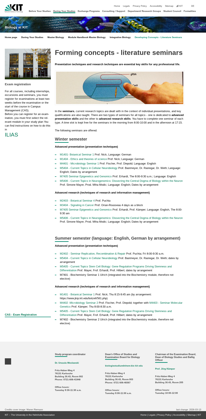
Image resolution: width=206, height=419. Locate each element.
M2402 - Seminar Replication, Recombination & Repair (92, 253)
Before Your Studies (40, 11)
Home (117, 6)
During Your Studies (64, 11)
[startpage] (200, 11)
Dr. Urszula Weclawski (67, 363)
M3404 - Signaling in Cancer (77, 205)
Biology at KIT (16, 27)
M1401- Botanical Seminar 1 (77, 154)
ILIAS (11, 135)
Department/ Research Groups (144, 11)
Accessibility (156, 6)
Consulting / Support (113, 11)
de (192, 6)
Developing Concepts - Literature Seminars (158, 37)
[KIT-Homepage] (14, 8)
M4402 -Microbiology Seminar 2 (79, 302)
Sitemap (169, 6)
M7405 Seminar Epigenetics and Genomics (86, 176)
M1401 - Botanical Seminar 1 (77, 294)
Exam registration (18, 84)
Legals (126, 6)
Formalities (190, 11)
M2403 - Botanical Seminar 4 (77, 200)
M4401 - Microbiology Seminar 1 (79, 163)
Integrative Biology (120, 37)
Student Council (172, 11)
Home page (11, 37)
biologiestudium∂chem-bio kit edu (124, 366)
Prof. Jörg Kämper (165, 369)
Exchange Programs (89, 11)
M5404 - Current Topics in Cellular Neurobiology (89, 168)
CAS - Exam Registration (21, 314)
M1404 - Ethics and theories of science (84, 159)
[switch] (200, 6)
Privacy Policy (140, 6)
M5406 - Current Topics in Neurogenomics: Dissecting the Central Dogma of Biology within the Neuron (121, 180)
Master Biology (55, 37)
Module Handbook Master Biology (87, 37)
